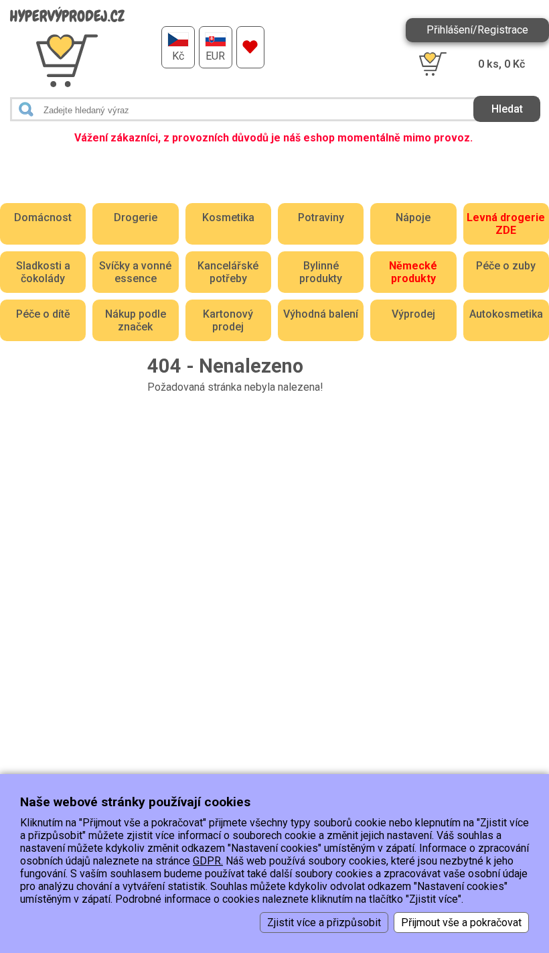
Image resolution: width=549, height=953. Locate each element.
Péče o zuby (506, 265)
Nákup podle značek (135, 320)
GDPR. (208, 860)
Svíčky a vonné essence (135, 272)
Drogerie (135, 217)
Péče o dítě (43, 314)
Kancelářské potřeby (228, 272)
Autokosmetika (506, 314)
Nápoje (413, 217)
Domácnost (43, 217)
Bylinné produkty (320, 272)
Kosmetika (228, 217)
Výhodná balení (320, 314)
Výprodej (413, 314)
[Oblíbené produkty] (250, 47)
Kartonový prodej (228, 320)
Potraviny (321, 217)
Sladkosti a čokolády (43, 272)
